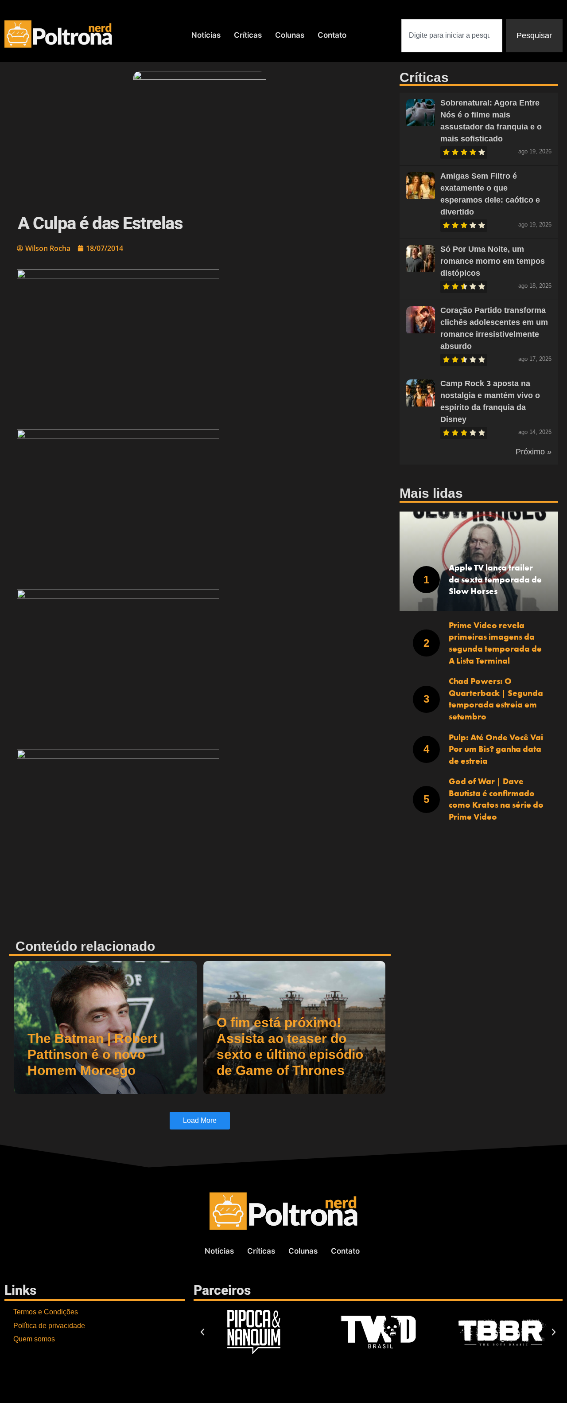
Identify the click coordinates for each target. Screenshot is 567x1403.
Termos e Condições (45, 1312)
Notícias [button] (206, 35)
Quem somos (34, 1339)
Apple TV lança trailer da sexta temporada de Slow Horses (495, 579)
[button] (200, 346)
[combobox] (451, 35)
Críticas (248, 35)
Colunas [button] (289, 35)
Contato (332, 35)
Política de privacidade (49, 1325)
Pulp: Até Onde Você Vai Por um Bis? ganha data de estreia (496, 749)
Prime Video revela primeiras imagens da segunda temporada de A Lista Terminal (495, 643)
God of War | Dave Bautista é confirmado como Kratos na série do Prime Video (496, 799)
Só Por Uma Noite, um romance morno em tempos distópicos (492, 261)
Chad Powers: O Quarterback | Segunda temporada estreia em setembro (496, 699)
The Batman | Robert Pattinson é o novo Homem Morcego (92, 1054)
